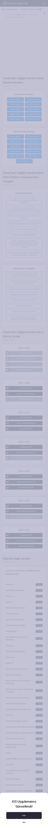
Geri (24, 822)
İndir (24, 815)
